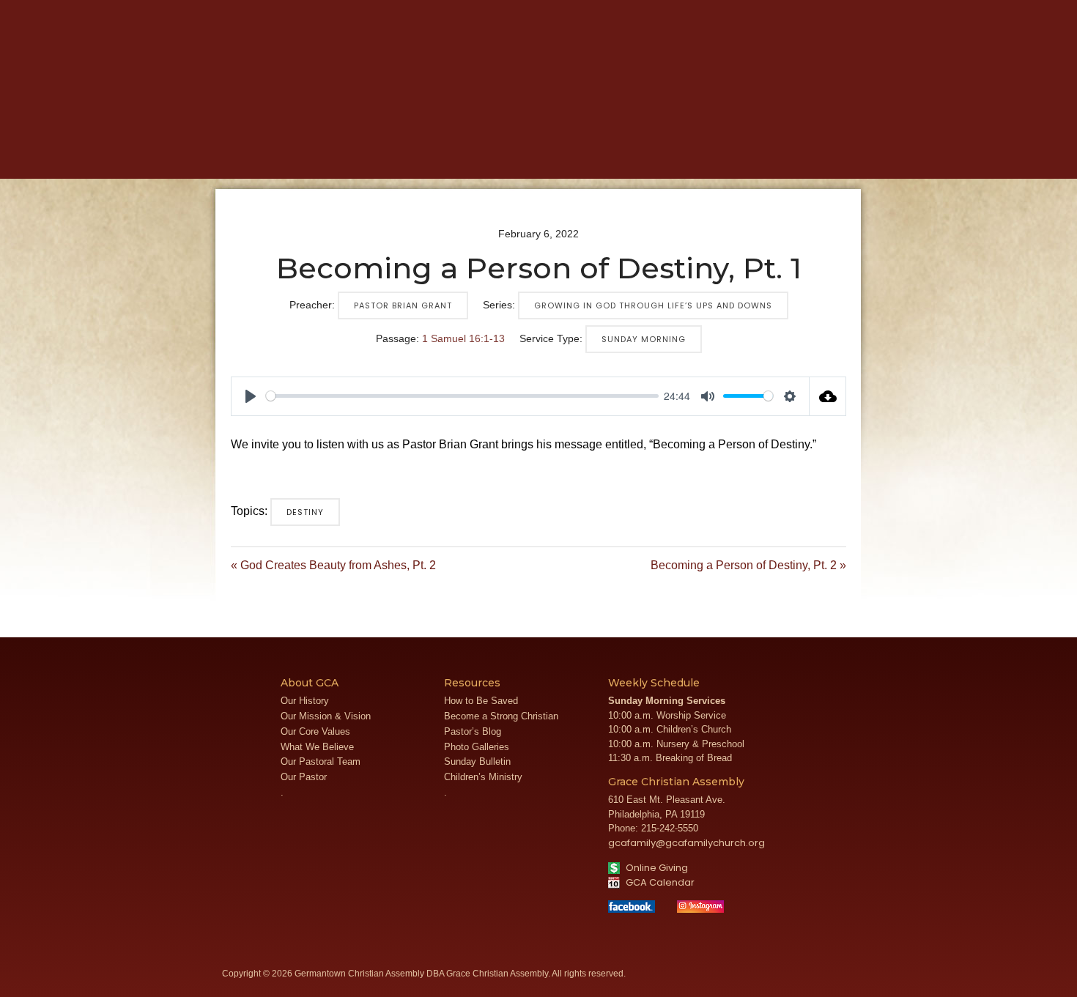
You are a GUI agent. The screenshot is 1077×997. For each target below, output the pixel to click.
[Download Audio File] (828, 396)
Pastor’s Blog (472, 731)
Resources (661, 155)
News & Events (559, 155)
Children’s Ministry (483, 776)
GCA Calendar (659, 882)
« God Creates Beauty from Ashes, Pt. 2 (333, 565)
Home (242, 155)
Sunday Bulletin (477, 761)
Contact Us (871, 11)
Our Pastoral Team (320, 761)
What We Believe (317, 746)
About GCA (315, 155)
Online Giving (655, 868)
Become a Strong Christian (501, 716)
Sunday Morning (644, 339)
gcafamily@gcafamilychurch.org (686, 843)
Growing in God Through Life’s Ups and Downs (653, 305)
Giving (738, 155)
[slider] (462, 396)
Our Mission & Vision (326, 716)
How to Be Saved (481, 700)
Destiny (305, 512)
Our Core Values (315, 731)
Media (474, 155)
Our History (305, 700)
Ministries (402, 155)
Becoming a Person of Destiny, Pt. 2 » (748, 565)
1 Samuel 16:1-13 (463, 338)
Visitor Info (769, 11)
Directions (820, 11)
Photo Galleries (476, 746)
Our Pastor (304, 776)
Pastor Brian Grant (403, 305)
